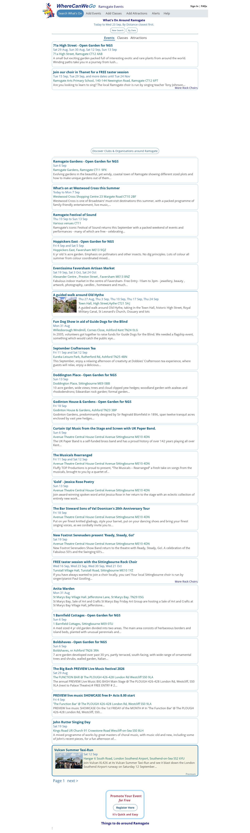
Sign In (194, 6)
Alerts (156, 13)
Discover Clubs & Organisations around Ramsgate (125, 151)
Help (167, 13)
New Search (118, 30)
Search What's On (70, 13)
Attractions (138, 38)
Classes (122, 38)
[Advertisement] (125, 118)
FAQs (204, 6)
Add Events (94, 13)
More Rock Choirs (186, 88)
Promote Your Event (126, 798)
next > (72, 780)
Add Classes (114, 13)
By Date (132, 30)
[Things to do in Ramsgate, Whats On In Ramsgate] (76, 6)
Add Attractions (137, 13)
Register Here (125, 807)
